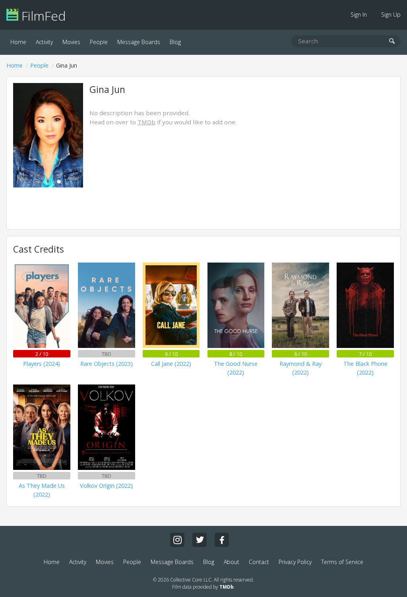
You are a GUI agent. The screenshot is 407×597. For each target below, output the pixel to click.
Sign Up (391, 14)
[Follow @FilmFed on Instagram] (177, 540)
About (231, 562)
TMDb (146, 122)
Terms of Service (342, 562)
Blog (175, 42)
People (99, 42)
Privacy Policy (295, 562)
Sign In (359, 14)
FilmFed (42, 15)
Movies (71, 42)
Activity (44, 42)
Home (18, 42)
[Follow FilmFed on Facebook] (222, 540)
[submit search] (392, 41)
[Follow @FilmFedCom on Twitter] (199, 540)
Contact (259, 562)
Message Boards (138, 42)
